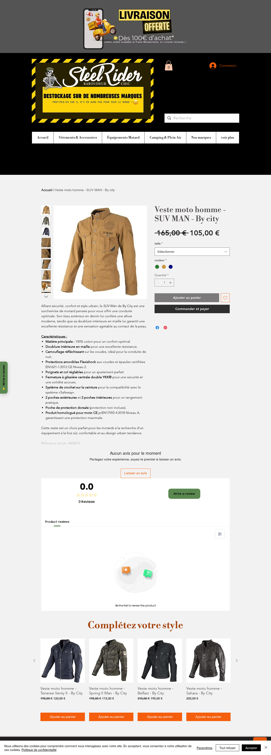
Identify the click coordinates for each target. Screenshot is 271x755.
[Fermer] (265, 748)
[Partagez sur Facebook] (157, 327)
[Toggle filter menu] (220, 534)
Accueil (47, 190)
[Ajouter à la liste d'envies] (225, 297)
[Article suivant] (236, 660)
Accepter (251, 748)
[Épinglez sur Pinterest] (165, 327)
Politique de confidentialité (39, 750)
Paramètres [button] (204, 748)
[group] (135, 680)
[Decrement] (157, 282)
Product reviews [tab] (57, 522)
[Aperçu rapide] (62, 660)
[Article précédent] (34, 660)
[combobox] (192, 251)
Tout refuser (227, 748)
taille (159, 243)
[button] (169, 66)
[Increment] (170, 282)
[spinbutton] (164, 282)
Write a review (184, 494)
